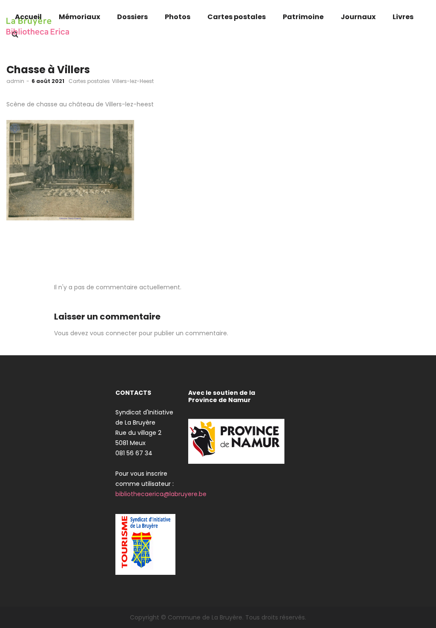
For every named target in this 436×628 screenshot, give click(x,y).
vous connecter (113, 333)
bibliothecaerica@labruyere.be (161, 494)
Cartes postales (89, 81)
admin (15, 81)
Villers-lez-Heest (133, 81)
